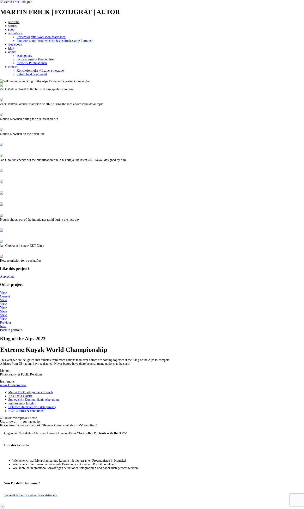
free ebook (15, 44)
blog (11, 48)
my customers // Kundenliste (35, 59)
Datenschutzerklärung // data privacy (32, 407)
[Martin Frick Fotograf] (16, 2)
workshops (15, 33)
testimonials (24, 55)
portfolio (13, 22)
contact (13, 67)
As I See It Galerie (20, 396)
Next (3, 326)
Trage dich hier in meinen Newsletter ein (30, 495)
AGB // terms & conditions (25, 411)
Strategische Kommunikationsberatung (33, 399)
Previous (5, 322)
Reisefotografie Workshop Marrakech (41, 37)
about (12, 52)
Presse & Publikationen (32, 63)
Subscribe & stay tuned (32, 74)
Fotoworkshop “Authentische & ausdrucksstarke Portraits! (54, 40)
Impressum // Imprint (21, 403)
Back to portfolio (11, 330)
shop (11, 29)
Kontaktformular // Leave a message (40, 70)
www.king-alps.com (13, 385)
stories (12, 26)
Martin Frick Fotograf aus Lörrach (30, 392)
